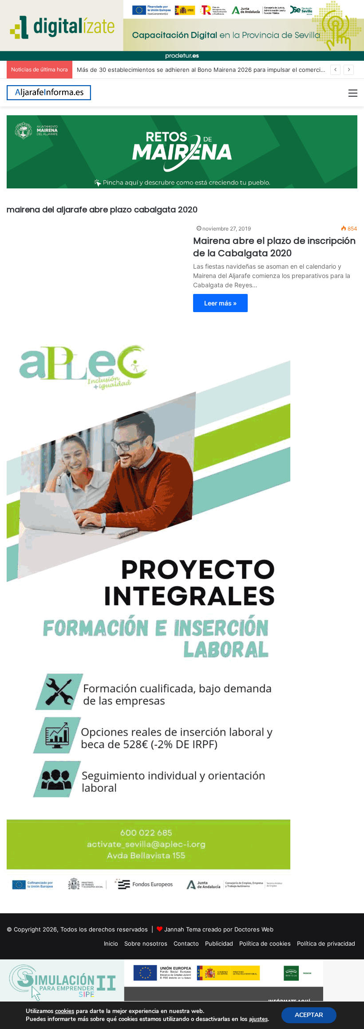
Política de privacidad (326, 943)
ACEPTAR (309, 1015)
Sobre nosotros (145, 943)
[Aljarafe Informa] (49, 92)
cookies (64, 1011)
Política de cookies (265, 943)
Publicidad (219, 943)
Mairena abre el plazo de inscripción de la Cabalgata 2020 (274, 247)
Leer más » (220, 303)
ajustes (258, 1019)
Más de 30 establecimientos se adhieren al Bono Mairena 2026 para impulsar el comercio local (207, 69)
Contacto (186, 943)
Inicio (111, 943)
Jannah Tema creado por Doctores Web (218, 929)
